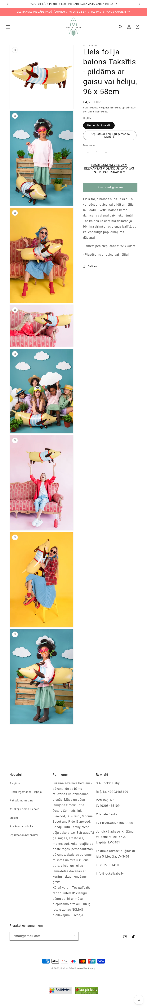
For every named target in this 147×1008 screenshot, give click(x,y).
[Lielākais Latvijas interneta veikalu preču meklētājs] (86, 991)
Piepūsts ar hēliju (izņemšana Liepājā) (110, 135)
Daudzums (89, 145)
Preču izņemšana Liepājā (26, 791)
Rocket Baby (67, 968)
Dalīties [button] (92, 266)
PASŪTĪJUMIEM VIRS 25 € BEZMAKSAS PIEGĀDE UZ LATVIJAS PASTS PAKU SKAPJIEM (109, 168)
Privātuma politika (21, 826)
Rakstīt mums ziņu (21, 800)
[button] (8, 27)
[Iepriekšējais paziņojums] (7, 4)
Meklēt (14, 817)
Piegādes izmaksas (110, 107)
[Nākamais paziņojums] (139, 4)
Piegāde (15, 783)
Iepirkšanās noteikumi (24, 835)
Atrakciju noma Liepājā (24, 809)
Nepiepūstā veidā (99, 125)
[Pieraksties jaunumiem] (74, 936)
